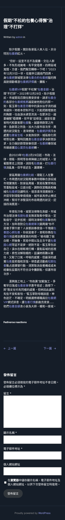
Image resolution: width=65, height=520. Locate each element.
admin (19, 37)
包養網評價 (27, 81)
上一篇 (12, 348)
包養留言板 (16, 135)
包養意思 (22, 106)
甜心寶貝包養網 (24, 147)
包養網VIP (15, 89)
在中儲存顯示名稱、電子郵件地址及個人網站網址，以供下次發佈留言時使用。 (34, 482)
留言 (7, 393)
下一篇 (48, 348)
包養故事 (22, 285)
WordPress (44, 513)
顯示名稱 (10, 432)
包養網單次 (33, 224)
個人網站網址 (11, 464)
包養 (25, 122)
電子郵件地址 (12, 448)
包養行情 (30, 302)
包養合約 (34, 77)
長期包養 (22, 215)
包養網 (13, 53)
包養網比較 (27, 175)
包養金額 (43, 89)
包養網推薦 (21, 102)
